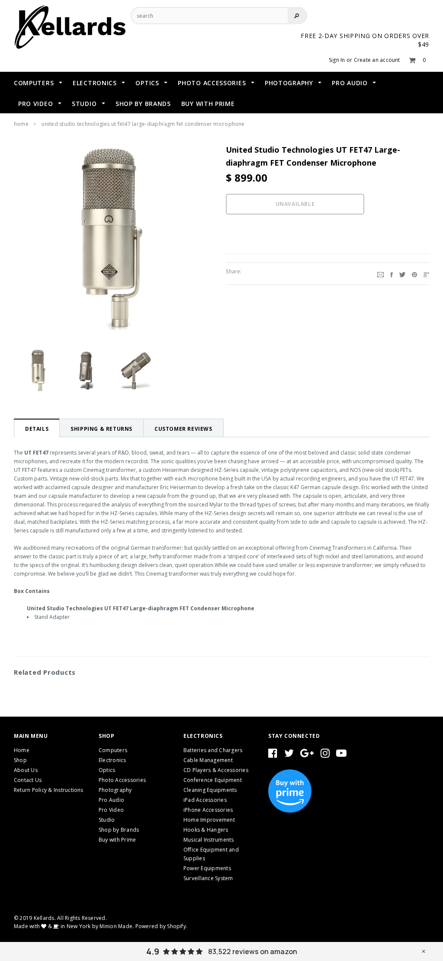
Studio (107, 819)
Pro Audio (111, 800)
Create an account (377, 60)
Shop (20, 760)
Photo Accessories (122, 780)
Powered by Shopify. (161, 926)
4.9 (152, 951)
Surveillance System (208, 878)
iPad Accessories (205, 800)
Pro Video (111, 810)
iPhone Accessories (208, 810)
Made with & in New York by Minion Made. (74, 926)
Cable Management (208, 760)
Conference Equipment (212, 780)
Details (36, 428)
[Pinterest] (414, 274)
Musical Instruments (208, 839)
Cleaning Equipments (210, 790)
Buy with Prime (117, 839)
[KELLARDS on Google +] (307, 755)
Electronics (112, 760)
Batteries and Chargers (212, 750)
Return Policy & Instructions (48, 790)
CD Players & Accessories (215, 770)
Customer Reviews (183, 428)
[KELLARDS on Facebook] (272, 755)
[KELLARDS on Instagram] (325, 755)
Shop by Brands (119, 829)
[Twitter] (402, 274)
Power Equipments (207, 868)
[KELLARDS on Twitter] (289, 755)
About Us (26, 770)
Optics (107, 770)
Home (21, 124)
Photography (115, 790)
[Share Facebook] (391, 274)
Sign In (337, 60)
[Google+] (426, 274)
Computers (113, 750)
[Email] (380, 274)
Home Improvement (209, 819)
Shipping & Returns (101, 428)
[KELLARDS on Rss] (341, 755)
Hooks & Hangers (205, 829)
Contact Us (28, 780)
